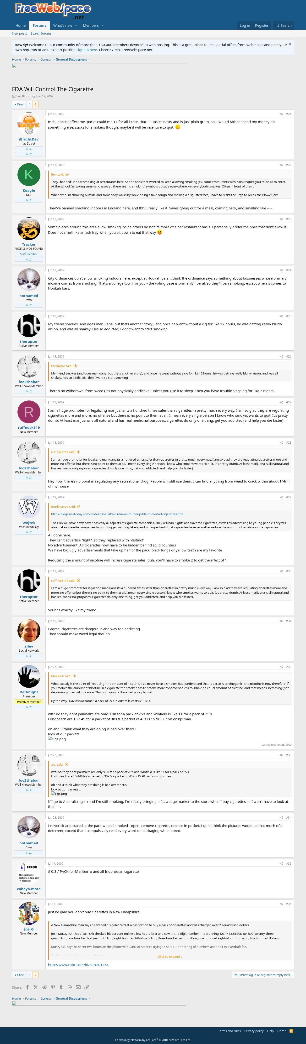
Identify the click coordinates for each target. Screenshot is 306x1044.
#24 (288, 270)
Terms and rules (229, 1031)
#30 (288, 571)
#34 (288, 817)
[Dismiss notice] (289, 44)
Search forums (41, 33)
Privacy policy (254, 1031)
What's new (62, 25)
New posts (19, 33)
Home (21, 25)
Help (270, 1031)
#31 (288, 621)
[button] (76, 25)
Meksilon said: (61, 676)
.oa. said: (57, 764)
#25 (288, 316)
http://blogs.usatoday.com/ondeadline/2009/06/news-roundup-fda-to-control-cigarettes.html (117, 514)
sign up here (86, 49)
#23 (288, 219)
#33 (288, 755)
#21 (288, 114)
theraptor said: (61, 366)
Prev (20, 104)
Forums (39, 25)
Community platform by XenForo (153, 1040)
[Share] (281, 114)
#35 (288, 864)
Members (91, 25)
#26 (288, 356)
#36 (288, 904)
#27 (288, 402)
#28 (288, 443)
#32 (288, 667)
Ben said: (57, 174)
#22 (288, 165)
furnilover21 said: (63, 506)
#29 (288, 497)
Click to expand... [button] (170, 956)
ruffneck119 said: (63, 452)
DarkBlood (22, 96)
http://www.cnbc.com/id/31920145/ (78, 964)
